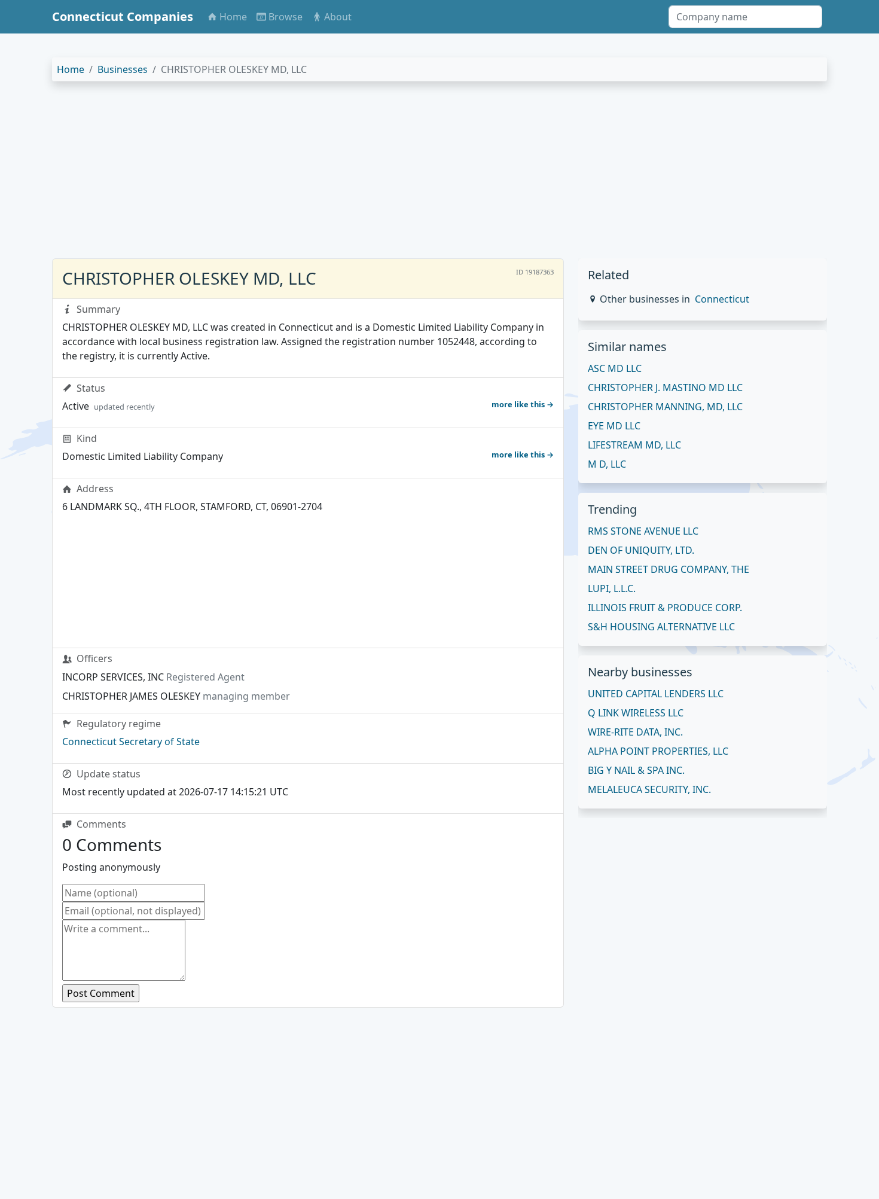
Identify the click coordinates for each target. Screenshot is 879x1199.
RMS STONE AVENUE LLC (643, 531)
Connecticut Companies (122, 16)
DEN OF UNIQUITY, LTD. (641, 550)
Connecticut (722, 299)
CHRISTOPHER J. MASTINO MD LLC (665, 387)
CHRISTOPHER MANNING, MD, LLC (665, 406)
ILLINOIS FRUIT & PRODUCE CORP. (665, 607)
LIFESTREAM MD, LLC (634, 444)
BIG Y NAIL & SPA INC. (636, 770)
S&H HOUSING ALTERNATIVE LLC (661, 626)
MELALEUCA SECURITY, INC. (649, 789)
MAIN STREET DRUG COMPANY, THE (668, 569)
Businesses (122, 69)
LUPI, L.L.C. (612, 588)
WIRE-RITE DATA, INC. (635, 732)
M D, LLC (607, 464)
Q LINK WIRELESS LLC (635, 712)
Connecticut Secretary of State (131, 741)
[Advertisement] (411, 174)
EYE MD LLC (614, 425)
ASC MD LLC (615, 368)
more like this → (523, 404)
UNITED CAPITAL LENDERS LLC (656, 693)
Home (70, 69)
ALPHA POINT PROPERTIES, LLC (658, 751)
